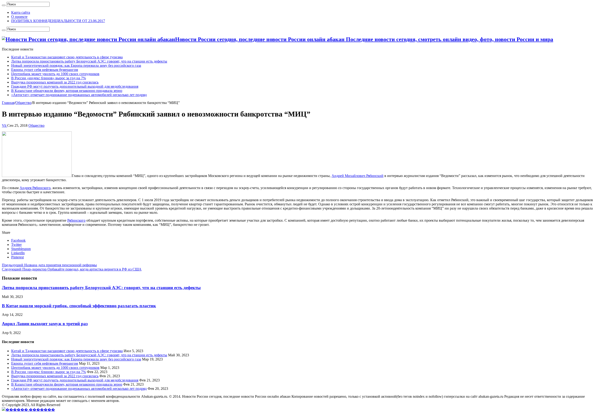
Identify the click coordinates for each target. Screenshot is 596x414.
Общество (23, 103)
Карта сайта (20, 12)
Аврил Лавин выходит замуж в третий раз (45, 323)
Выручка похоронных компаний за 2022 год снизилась (54, 82)
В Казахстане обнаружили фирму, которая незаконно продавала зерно (66, 91)
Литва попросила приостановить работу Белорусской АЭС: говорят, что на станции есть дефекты (89, 61)
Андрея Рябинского (35, 188)
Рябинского (76, 220)
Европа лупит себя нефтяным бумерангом (44, 70)
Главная (8, 103)
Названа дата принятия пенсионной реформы (49, 265)
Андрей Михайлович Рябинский (357, 176)
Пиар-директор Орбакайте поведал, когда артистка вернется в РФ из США (72, 269)
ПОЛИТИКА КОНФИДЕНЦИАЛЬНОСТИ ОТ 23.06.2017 (58, 21)
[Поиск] (4, 5)
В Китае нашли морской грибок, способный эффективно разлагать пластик (79, 305)
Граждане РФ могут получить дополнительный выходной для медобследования (74, 86)
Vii (4, 125)
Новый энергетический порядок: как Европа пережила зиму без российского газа (76, 65)
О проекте (19, 17)
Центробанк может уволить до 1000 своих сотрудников (55, 74)
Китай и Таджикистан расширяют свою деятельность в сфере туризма (67, 57)
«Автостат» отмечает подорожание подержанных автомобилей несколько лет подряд (79, 95)
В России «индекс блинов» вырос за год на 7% (48, 78)
